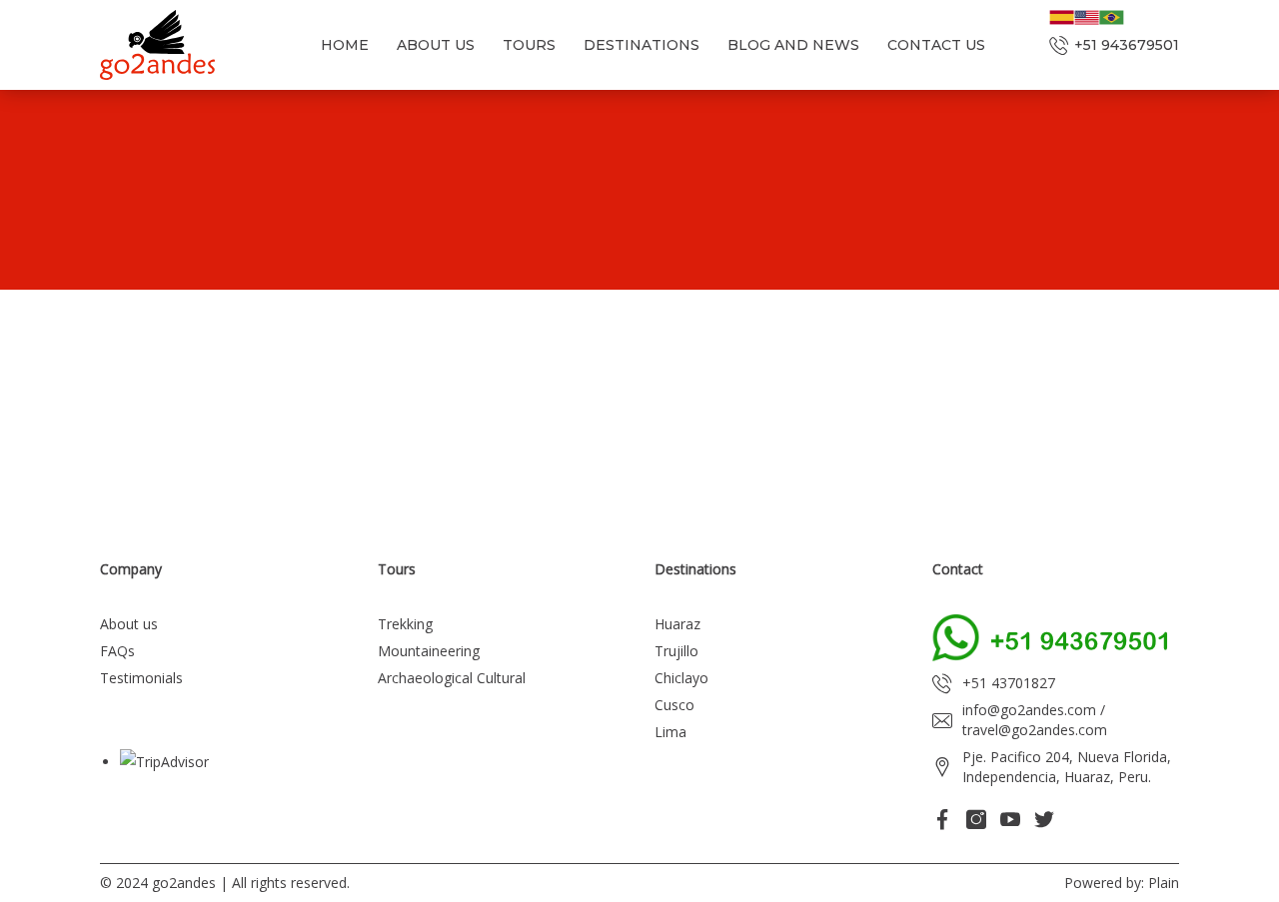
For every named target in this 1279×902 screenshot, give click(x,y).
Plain (1163, 882)
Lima (670, 731)
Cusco (674, 704)
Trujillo (676, 650)
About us (129, 623)
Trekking (405, 623)
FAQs (117, 650)
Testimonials (141, 677)
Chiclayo (681, 677)
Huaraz (677, 623)
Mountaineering (429, 650)
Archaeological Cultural (452, 677)
